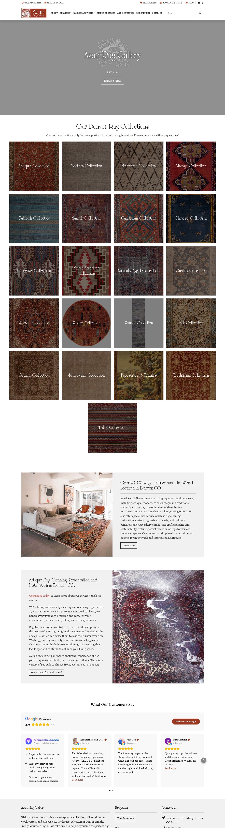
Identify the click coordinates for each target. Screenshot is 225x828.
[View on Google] (75, 741)
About (54, 13)
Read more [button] (77, 779)
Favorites (149, 2)
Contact (157, 13)
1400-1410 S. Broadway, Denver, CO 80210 (185, 820)
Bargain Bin (143, 13)
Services (65, 13)
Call (32, 2)
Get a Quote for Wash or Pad (46, 672)
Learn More (129, 545)
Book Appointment (172, 2)
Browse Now (112, 80)
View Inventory (125, 818)
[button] (21, 760)
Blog (191, 2)
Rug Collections (83, 13)
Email (56, 2)
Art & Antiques (125, 13)
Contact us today (39, 596)
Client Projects (106, 13)
